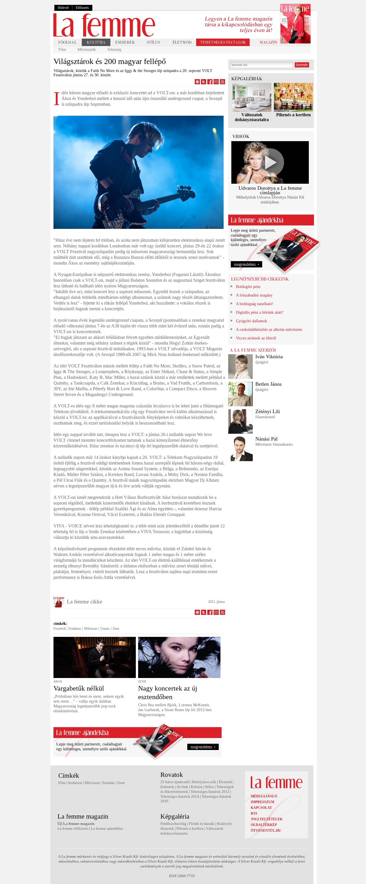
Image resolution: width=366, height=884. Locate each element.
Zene (116, 629)
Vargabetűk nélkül (78, 688)
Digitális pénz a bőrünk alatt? (259, 312)
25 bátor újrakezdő (175, 782)
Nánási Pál (266, 439)
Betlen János (268, 384)
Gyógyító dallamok (251, 321)
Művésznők (86, 49)
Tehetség (114, 49)
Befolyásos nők (204, 782)
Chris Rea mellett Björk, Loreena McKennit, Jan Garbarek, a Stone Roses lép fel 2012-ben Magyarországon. (175, 710)
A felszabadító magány (254, 295)
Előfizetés (82, 8)
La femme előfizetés (72, 828)
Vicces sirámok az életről (256, 338)
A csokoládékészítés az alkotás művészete (269, 329)
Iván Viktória (269, 356)
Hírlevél (63, 8)
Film (62, 49)
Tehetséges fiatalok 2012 (210, 791)
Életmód (225, 782)
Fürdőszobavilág (173, 823)
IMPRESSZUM (262, 802)
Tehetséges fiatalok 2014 (179, 796)
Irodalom (75, 629)
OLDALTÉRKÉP (264, 825)
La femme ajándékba (107, 828)
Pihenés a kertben (293, 114)
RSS (254, 813)
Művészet (90, 629)
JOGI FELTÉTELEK (267, 819)
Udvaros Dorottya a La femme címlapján (270, 190)
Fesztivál (59, 629)
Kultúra (196, 787)
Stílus (209, 787)
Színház (108, 783)
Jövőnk (182, 787)
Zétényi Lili (267, 411)
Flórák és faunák (201, 823)
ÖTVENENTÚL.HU (266, 831)
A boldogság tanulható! (254, 304)
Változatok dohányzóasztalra (252, 117)
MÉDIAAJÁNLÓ (264, 796)
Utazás (105, 629)
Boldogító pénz (248, 287)
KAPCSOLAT (261, 808)
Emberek (167, 787)
